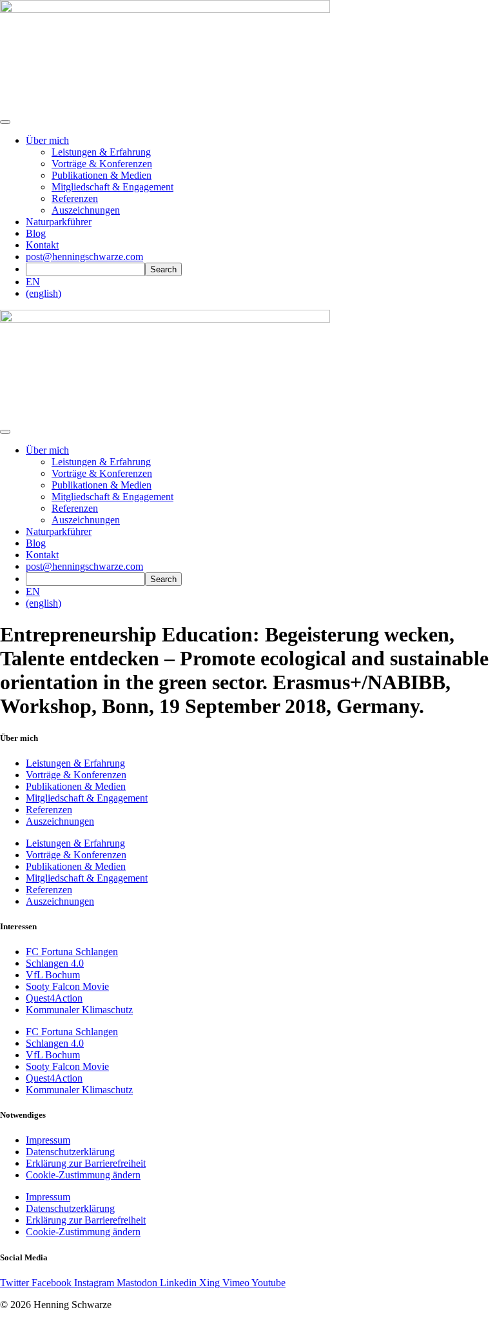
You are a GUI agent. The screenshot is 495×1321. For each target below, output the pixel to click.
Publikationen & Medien (101, 175)
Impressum (48, 1139)
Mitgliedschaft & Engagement (112, 186)
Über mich (47, 140)
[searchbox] (85, 269)
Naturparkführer (59, 221)
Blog (36, 233)
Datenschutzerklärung (70, 1151)
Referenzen (75, 198)
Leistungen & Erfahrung (101, 151)
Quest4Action (54, 998)
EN (33, 281)
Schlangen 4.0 (55, 963)
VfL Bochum (53, 974)
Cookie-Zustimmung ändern (83, 1174)
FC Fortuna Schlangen (72, 951)
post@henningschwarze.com (84, 256)
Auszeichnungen (86, 210)
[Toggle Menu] (5, 432)
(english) (43, 293)
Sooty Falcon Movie (67, 986)
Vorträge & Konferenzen (102, 163)
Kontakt (42, 244)
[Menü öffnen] (5, 122)
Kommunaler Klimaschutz (79, 1009)
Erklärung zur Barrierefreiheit (86, 1163)
